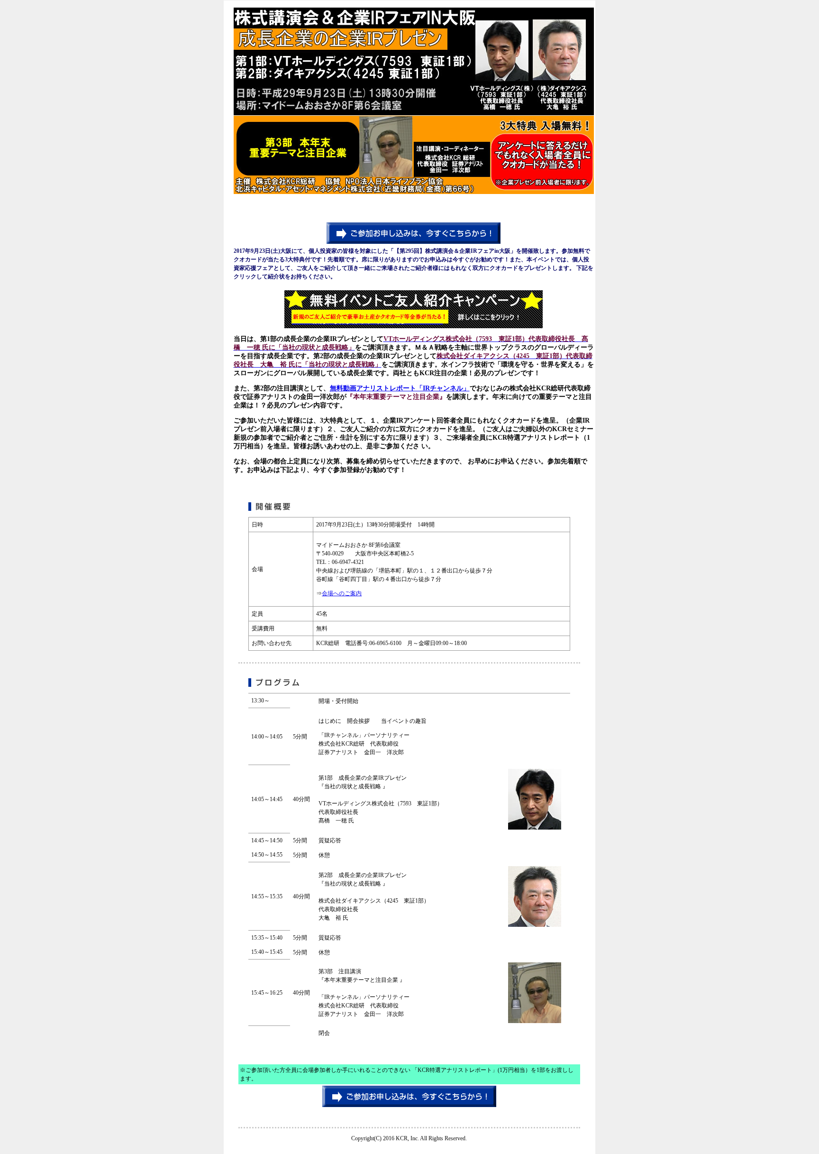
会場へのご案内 (342, 593)
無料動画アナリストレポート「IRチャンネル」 (400, 388)
